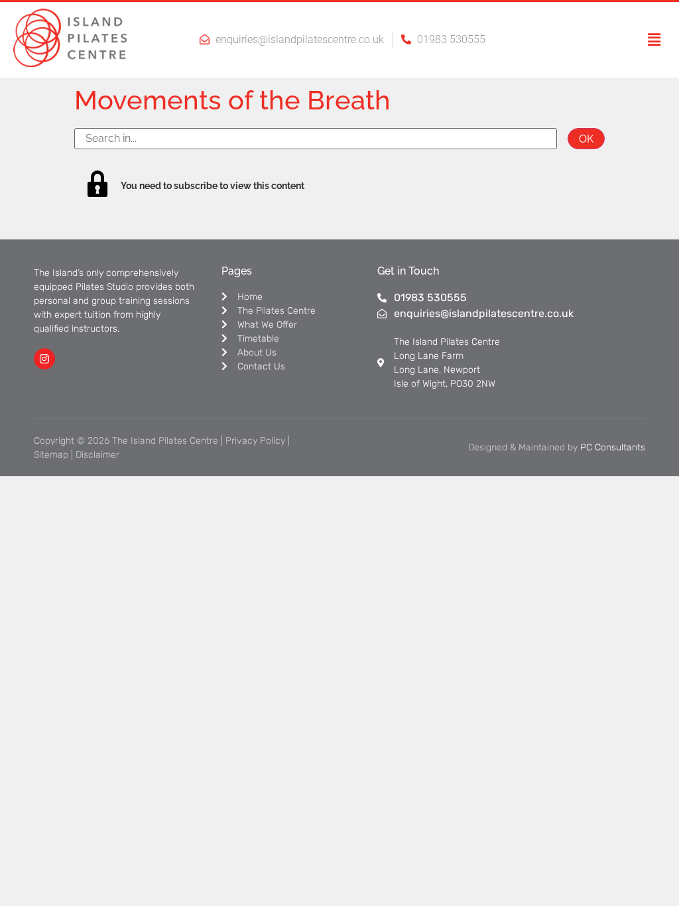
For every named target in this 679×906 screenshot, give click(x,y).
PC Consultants (612, 447)
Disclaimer (97, 454)
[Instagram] (44, 358)
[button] (642, 39)
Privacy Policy (255, 440)
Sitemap (51, 454)
